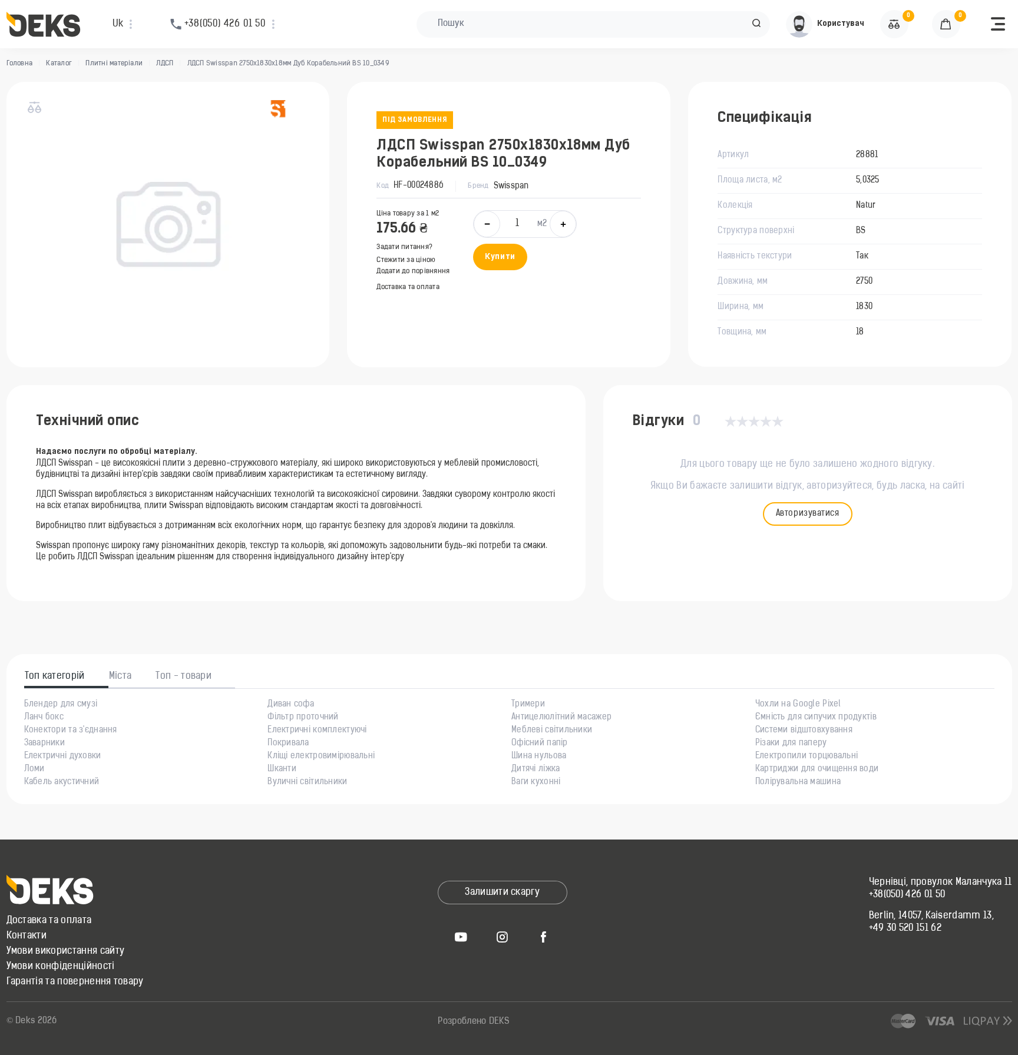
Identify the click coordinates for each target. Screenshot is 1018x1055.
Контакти (26, 936)
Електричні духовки (62, 756)
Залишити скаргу (502, 892)
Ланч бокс (44, 718)
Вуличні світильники (307, 782)
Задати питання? (404, 247)
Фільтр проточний (302, 718)
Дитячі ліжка (535, 769)
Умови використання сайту (65, 951)
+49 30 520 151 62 (905, 928)
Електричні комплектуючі (316, 730)
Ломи (34, 769)
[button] (756, 24)
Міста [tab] (120, 676)
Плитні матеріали (114, 63)
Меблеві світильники (551, 730)
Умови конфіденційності (60, 966)
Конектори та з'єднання (70, 730)
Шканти (281, 769)
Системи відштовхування (803, 730)
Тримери (528, 705)
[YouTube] (461, 936)
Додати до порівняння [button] (412, 271)
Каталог (59, 63)
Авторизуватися (807, 513)
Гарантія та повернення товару (75, 982)
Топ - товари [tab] (183, 676)
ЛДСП (164, 63)
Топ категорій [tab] (55, 676)
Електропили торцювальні (806, 756)
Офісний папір (539, 743)
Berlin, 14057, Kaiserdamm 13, (931, 916)
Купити (500, 257)
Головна (19, 63)
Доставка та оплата (407, 287)
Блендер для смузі (61, 705)
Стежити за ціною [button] (405, 260)
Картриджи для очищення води (817, 769)
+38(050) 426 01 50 (907, 895)
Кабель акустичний (62, 782)
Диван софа (290, 705)
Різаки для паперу (791, 743)
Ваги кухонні (535, 782)
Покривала (288, 743)
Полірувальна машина (798, 782)
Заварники (44, 743)
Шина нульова (538, 756)
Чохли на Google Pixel (798, 705)
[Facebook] (543, 936)
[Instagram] (502, 936)
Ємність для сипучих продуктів (816, 718)
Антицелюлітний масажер (561, 718)
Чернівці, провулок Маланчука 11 (940, 882)
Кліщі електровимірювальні (321, 756)
